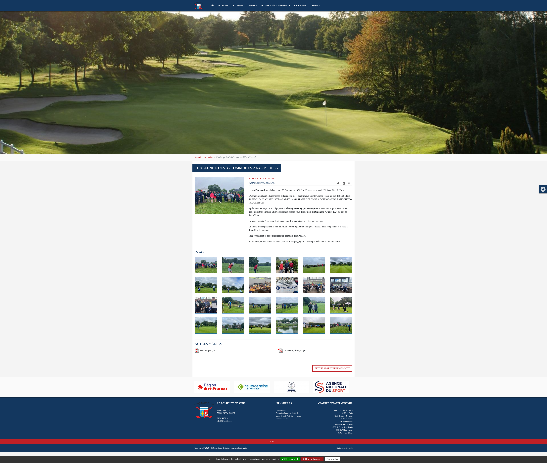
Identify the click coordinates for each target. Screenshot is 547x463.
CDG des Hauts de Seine (343, 424)
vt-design (349, 448)
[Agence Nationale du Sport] (333, 387)
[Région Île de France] (214, 387)
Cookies (272, 441)
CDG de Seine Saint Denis (342, 427)
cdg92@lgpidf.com (224, 421)
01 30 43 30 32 (223, 418)
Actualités (208, 157)
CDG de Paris (347, 413)
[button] (223, 5)
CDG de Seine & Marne (343, 416)
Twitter (338, 183)
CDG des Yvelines (346, 419)
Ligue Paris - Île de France (343, 410)
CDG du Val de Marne (344, 430)
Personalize (332, 459)
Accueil (197, 157)
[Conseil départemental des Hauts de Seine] (254, 387)
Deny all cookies (313, 459)
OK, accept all (291, 459)
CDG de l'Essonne (346, 422)
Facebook (344, 183)
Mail (349, 183)
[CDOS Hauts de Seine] (293, 387)
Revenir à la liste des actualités (332, 368)
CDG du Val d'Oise (345, 433)
